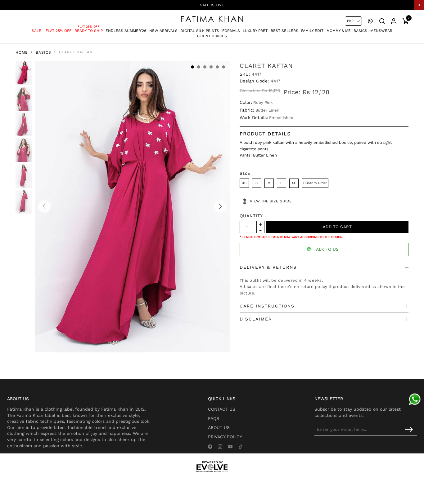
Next (220, 206)
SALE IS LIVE (212, 5)
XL (294, 183)
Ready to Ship (88, 31)
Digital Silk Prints (199, 31)
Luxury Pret (255, 31)
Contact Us (221, 409)
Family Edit (312, 31)
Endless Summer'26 (126, 31)
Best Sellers (284, 31)
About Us (219, 427)
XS (244, 183)
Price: (292, 92)
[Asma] (414, 399)
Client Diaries (212, 36)
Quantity (251, 215)
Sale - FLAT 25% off (51, 31)
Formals (231, 31)
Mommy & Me (339, 31)
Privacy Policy (225, 436)
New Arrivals (163, 31)
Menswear (381, 31)
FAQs (213, 418)
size (245, 173)
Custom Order (315, 183)
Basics (360, 31)
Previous (44, 206)
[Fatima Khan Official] (212, 19)
